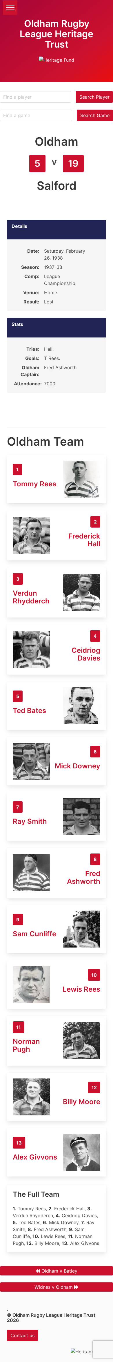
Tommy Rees (34, 484)
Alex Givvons (35, 1157)
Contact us (22, 1335)
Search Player (94, 97)
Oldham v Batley (59, 1271)
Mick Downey (77, 766)
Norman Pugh (26, 1045)
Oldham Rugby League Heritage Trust (56, 34)
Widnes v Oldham (53, 1287)
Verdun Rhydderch (31, 597)
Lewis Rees (81, 989)
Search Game (95, 115)
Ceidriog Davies (86, 654)
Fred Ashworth (83, 877)
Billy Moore (81, 1102)
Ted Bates (29, 710)
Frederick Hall (84, 540)
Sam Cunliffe (34, 934)
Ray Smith (30, 821)
